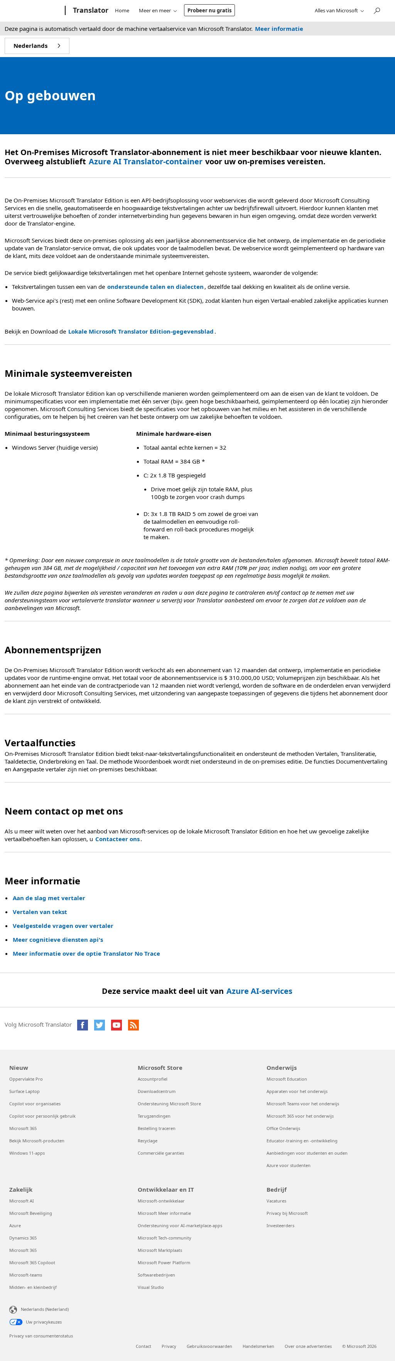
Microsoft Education (287, 1079)
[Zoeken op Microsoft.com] (376, 10)
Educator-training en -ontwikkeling (302, 1140)
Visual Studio (151, 1287)
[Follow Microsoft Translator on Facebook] (82, 1025)
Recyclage (147, 1140)
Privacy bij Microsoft (287, 1213)
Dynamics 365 (23, 1238)
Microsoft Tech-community (164, 1238)
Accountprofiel (152, 1079)
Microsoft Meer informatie (164, 1213)
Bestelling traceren (157, 1128)
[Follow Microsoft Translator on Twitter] (99, 1025)
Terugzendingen (154, 1116)
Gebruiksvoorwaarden (209, 1346)
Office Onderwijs (283, 1128)
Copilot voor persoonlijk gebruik (42, 1116)
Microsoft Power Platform (164, 1262)
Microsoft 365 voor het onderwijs (300, 1116)
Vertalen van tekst (40, 912)
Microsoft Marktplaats (160, 1250)
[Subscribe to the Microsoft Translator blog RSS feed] (133, 1025)
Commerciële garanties (161, 1153)
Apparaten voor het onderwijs (297, 1091)
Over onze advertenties (308, 1346)
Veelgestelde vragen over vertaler (63, 925)
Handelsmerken (258, 1346)
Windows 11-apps (27, 1153)
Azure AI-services (259, 991)
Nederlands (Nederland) (45, 1309)
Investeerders (280, 1225)
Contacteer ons (117, 839)
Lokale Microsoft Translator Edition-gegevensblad (141, 331)
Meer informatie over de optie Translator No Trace (86, 953)
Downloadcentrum (157, 1091)
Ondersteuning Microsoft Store (169, 1103)
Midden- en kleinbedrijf (33, 1287)
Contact (143, 1346)
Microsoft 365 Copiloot (32, 1262)
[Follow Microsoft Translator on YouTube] (116, 1025)
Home (122, 10)
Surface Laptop (24, 1091)
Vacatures (276, 1201)
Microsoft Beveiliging (30, 1213)
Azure (15, 1225)
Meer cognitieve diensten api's (58, 939)
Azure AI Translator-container (146, 161)
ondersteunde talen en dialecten (155, 286)
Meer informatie (279, 28)
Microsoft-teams (25, 1275)
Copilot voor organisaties (35, 1103)
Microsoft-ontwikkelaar (161, 1201)
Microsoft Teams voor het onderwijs (303, 1103)
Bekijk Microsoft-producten (36, 1140)
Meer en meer (155, 10)
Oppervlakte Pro (26, 1079)
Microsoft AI (21, 1201)
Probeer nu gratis (209, 10)
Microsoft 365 (23, 1128)
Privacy (169, 1346)
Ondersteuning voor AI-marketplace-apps (180, 1225)
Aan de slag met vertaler (49, 898)
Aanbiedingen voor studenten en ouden (307, 1153)
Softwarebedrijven (156, 1275)
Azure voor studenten (289, 1165)
